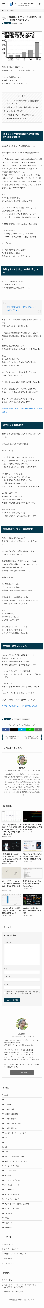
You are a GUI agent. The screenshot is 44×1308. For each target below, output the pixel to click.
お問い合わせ (9, 1244)
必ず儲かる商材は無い (15, 111)
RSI (5, 1147)
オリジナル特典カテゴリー (14, 1156)
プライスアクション (11, 1194)
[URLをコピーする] (38, 729)
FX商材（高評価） (11, 1128)
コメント (8, 942)
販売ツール (8, 1258)
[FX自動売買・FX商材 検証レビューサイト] (22, 4)
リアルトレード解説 (11, 1208)
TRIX (6, 1152)
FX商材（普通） (10, 1109)
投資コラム (7, 23)
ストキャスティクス (11, 1166)
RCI (5, 1142)
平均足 (6, 1218)
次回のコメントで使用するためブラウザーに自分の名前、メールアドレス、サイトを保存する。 (23, 992)
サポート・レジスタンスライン (15, 1161)
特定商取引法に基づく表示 (13, 1292)
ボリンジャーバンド (11, 1199)
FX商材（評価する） (11, 1119)
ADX (6, 1095)
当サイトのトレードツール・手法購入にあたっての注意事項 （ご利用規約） (21, 1286)
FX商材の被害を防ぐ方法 (16, 118)
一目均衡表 (8, 1213)
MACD (6, 1137)
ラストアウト (9, 1263)
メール (7, 976)
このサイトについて (11, 1249)
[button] (6, 729)
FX (5, 1100)
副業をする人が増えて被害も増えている (22, 107)
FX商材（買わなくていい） (14, 1123)
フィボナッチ (9, 1190)
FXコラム (17, 719)
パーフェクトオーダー (12, 1185)
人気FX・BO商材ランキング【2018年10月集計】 (21, 706)
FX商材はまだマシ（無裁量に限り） (21, 115)
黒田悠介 (22, 768)
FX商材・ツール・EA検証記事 (15, 1254)
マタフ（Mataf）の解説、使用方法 (16, 1204)
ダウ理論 (7, 1175)
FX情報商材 (25, 719)
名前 (6, 969)
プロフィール (22, 1072)
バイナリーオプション (12, 1180)
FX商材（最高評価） (11, 1114)
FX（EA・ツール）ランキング (15, 1133)
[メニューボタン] (3, 4)
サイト (6, 984)
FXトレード (8, 1104)
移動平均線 (8, 1227)
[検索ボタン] (40, 4)
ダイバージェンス (10, 1171)
